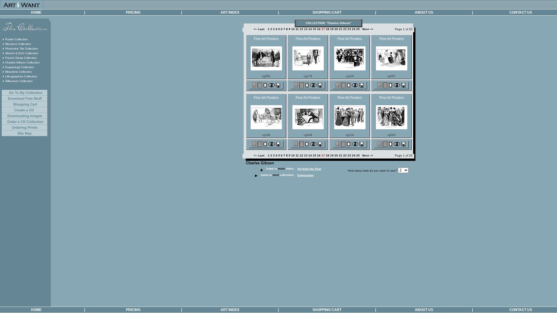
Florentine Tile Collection (21, 48)
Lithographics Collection (21, 76)
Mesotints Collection (18, 71)
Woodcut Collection (18, 44)
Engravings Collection (19, 67)
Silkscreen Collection (19, 81)
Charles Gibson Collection (22, 62)
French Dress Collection (21, 57)
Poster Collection (16, 39)
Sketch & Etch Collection (21, 53)
